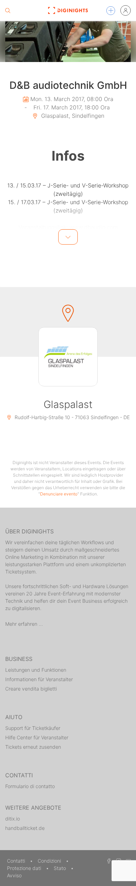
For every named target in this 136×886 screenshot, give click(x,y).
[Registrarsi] (125, 10)
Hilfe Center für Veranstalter (36, 737)
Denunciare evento (58, 493)
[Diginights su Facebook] (108, 861)
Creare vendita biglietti (31, 689)
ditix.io (12, 819)
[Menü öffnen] (110, 10)
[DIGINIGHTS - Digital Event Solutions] (68, 10)
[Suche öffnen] (7, 10)
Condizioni (50, 861)
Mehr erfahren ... (24, 624)
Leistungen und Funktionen (35, 670)
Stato (60, 868)
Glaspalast (68, 404)
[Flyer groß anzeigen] (68, 41)
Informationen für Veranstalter (39, 679)
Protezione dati (25, 868)
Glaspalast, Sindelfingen (71, 115)
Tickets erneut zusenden (33, 747)
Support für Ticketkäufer (32, 728)
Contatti (17, 861)
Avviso (14, 875)
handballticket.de (25, 828)
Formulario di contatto (30, 786)
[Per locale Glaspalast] (68, 356)
